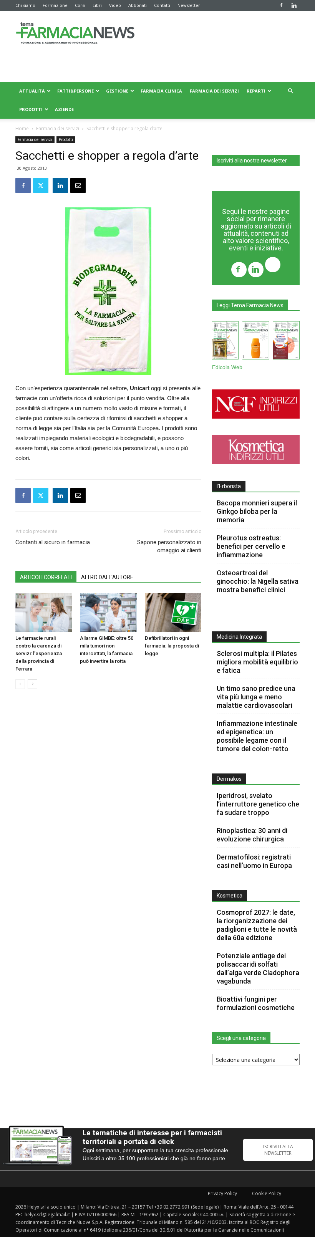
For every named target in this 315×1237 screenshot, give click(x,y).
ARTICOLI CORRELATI (46, 577)
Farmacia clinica (161, 91)
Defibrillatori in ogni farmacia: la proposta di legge (172, 645)
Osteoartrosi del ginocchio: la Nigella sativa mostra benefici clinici (257, 581)
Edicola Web (227, 367)
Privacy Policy (222, 1193)
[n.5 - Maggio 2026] (286, 342)
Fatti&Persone (75, 91)
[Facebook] (281, 5)
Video (115, 5)
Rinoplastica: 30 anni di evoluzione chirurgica (252, 834)
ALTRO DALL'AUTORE (107, 577)
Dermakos (229, 779)
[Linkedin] (294, 5)
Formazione (55, 5)
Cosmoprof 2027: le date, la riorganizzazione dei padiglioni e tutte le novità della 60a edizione (257, 925)
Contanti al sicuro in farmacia (52, 542)
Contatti (162, 5)
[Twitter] (272, 265)
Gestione (117, 91)
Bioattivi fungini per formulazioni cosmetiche (256, 1003)
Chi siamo (25, 5)
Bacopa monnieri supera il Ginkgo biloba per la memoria (257, 511)
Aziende (64, 109)
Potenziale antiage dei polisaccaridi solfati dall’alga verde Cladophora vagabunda (258, 968)
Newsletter (188, 5)
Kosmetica (229, 896)
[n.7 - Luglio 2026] (225, 342)
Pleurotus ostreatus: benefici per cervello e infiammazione (251, 546)
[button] (290, 91)
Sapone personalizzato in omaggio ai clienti (169, 546)
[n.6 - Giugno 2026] (255, 342)
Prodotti (31, 109)
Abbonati (137, 5)
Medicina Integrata (239, 637)
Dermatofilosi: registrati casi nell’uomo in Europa (254, 861)
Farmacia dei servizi (214, 91)
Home (22, 128)
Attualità (32, 91)
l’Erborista (229, 486)
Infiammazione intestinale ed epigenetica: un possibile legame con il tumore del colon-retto (257, 736)
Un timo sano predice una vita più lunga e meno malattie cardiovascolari (256, 696)
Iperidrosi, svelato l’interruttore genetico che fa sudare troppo (258, 804)
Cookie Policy (266, 1193)
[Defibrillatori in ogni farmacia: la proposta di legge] (173, 612)
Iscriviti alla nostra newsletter (252, 160)
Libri (97, 5)
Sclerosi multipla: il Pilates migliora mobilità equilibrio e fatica (257, 661)
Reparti (256, 91)
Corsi (80, 5)
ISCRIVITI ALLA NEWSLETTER (278, 1149)
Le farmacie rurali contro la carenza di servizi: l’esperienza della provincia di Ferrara (38, 653)
